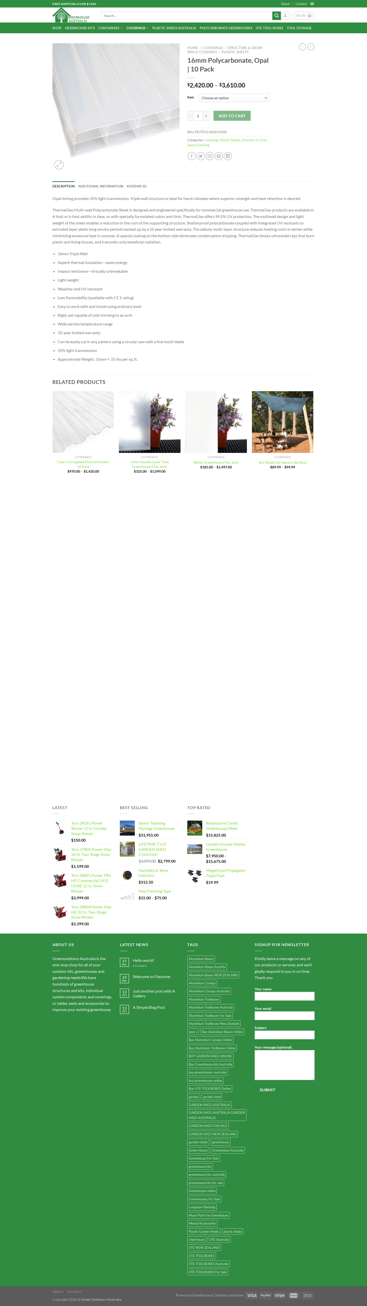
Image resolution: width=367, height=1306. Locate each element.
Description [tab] (63, 186)
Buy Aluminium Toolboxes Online (212, 1048)
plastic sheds (232, 1232)
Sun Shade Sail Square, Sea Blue (283, 462)
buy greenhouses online (205, 1081)
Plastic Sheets (235, 52)
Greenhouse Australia (227, 1150)
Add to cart (232, 115)
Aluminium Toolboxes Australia (211, 1007)
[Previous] (52, 593)
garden (194, 1097)
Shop (56, 28)
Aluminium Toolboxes (204, 999)
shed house (197, 1240)
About (285, 4)
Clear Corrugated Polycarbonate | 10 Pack (83, 464)
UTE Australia (219, 1240)
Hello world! (143, 960)
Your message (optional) (273, 1047)
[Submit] (276, 15)
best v (193, 1032)
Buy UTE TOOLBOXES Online (210, 1089)
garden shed (212, 1097)
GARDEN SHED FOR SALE (208, 1126)
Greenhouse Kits (80, 28)
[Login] (285, 16)
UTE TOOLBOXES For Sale (208, 1272)
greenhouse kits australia (207, 1175)
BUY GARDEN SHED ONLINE (210, 1056)
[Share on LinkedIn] (228, 156)
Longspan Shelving (202, 1207)
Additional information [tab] (101, 186)
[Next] (313, 593)
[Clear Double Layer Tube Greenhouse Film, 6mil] (150, 422)
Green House (198, 1150)
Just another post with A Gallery (154, 993)
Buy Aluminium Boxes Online (222, 1032)
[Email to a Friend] (210, 156)
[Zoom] (59, 165)
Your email (263, 1008)
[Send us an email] (312, 4)
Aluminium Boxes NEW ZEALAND (213, 975)
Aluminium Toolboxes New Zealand (214, 1024)
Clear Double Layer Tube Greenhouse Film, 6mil (150, 464)
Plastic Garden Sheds (204, 1232)
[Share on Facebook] (192, 156)
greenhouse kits (200, 1167)
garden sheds (198, 1142)
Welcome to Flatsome (151, 976)
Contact (301, 4)
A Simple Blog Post (149, 1007)
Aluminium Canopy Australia (209, 991)
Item (190, 97)
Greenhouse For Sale (203, 1158)
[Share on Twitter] (201, 156)
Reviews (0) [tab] (137, 186)
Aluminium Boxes (201, 959)
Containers (109, 28)
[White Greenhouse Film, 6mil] (216, 422)
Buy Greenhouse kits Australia (210, 1064)
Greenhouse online (202, 1191)
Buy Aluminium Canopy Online (210, 1040)
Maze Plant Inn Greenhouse (208, 1215)
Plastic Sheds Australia (174, 28)
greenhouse (220, 1142)
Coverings (135, 28)
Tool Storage (299, 28)
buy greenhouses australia (207, 1072)
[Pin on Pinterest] (219, 156)
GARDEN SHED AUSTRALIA (209, 1105)
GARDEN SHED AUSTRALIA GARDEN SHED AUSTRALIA (217, 1115)
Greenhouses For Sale (204, 1199)
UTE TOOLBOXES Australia (208, 1264)
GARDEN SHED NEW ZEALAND (212, 1134)
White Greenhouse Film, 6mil (216, 462)
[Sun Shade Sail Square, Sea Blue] (283, 422)
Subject (260, 1028)
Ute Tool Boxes (269, 28)
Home (192, 48)
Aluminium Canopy (202, 983)
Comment (140, 965)
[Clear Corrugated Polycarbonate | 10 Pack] (83, 422)
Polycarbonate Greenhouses (226, 28)
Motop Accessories (202, 1223)
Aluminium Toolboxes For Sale (210, 1016)
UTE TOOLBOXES (201, 1256)
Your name (263, 989)
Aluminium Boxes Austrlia (207, 967)
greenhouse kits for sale (206, 1183)
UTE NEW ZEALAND (204, 1248)
